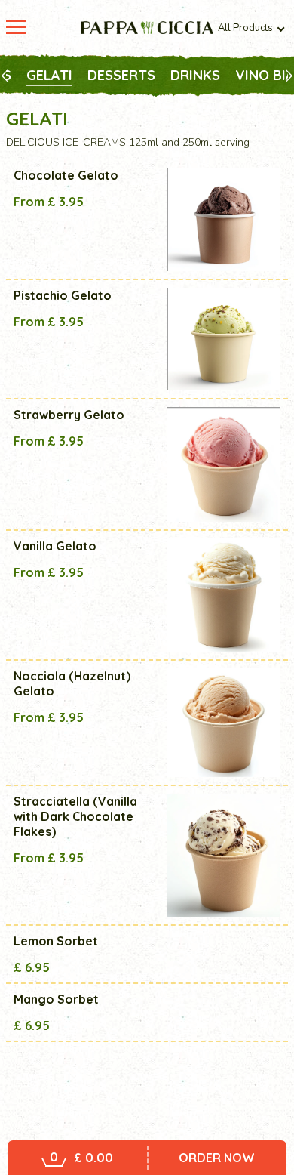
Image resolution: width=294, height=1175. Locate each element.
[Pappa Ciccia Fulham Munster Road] (147, 27)
